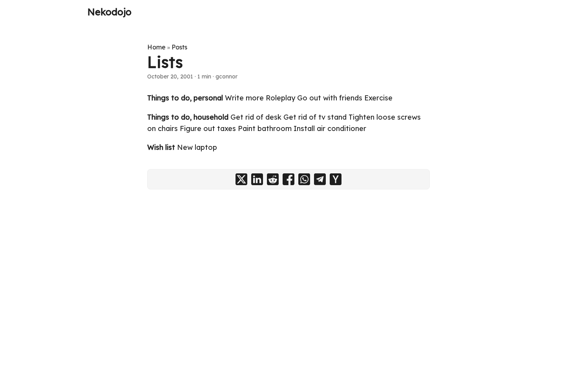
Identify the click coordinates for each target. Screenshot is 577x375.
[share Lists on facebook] (288, 179)
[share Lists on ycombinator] (335, 179)
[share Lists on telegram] (320, 179)
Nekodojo (109, 12)
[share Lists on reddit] (273, 179)
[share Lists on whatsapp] (304, 179)
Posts (179, 47)
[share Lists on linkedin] (257, 179)
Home (156, 47)
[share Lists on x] (241, 179)
